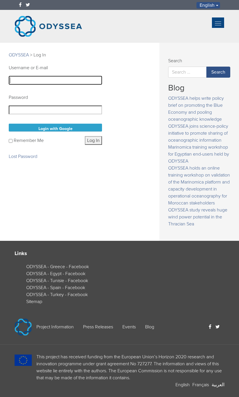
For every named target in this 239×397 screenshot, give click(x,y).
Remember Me (29, 140)
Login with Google (55, 128)
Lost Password (23, 156)
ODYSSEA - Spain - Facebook (55, 288)
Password (18, 97)
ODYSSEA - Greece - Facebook (57, 267)
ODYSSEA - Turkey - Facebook (57, 295)
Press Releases (98, 327)
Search (175, 61)
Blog (149, 327)
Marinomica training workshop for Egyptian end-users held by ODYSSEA (198, 154)
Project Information (55, 327)
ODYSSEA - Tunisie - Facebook (57, 281)
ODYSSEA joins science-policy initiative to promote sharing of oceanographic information (198, 133)
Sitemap (34, 302)
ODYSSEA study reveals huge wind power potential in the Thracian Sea (197, 217)
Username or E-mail (28, 68)
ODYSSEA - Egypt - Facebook (55, 274)
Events (129, 327)
